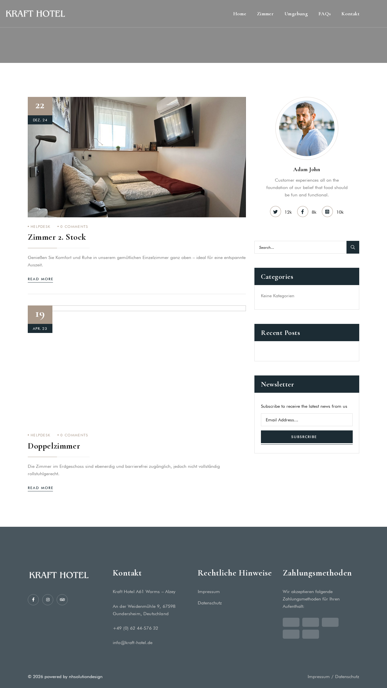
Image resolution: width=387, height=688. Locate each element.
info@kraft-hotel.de (132, 642)
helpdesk (40, 226)
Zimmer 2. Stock (57, 237)
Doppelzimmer (54, 446)
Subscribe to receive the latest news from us (304, 406)
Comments (74, 226)
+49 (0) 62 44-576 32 (135, 628)
